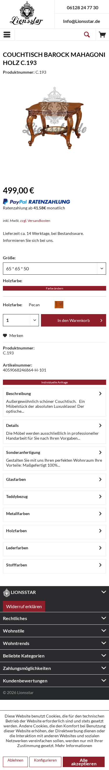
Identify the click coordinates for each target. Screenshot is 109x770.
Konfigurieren (45, 760)
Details (12, 425)
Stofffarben (16, 564)
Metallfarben (18, 513)
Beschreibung (18, 393)
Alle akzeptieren (84, 761)
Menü (7, 34)
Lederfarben (17, 547)
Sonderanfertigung (23, 452)
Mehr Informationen (73, 745)
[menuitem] (7, 34)
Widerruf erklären (24, 606)
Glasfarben (16, 479)
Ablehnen (15, 760)
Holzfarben (16, 530)
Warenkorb (102, 34)
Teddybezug (17, 496)
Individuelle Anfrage (54, 382)
